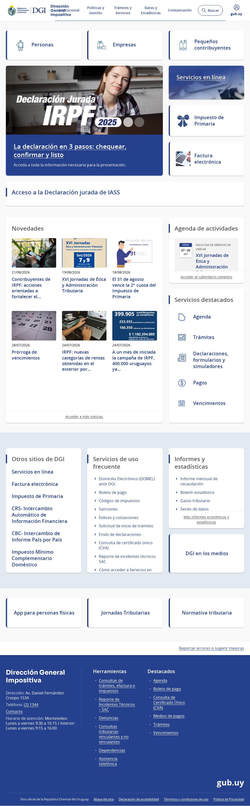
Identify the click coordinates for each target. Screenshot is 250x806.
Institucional (68, 10)
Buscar (210, 12)
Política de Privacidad (228, 799)
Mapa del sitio (104, 799)
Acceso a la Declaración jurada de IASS (66, 192)
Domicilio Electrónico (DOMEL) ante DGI (127, 481)
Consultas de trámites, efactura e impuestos (117, 685)
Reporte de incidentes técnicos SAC (127, 559)
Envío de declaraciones (120, 534)
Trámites (161, 724)
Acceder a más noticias (84, 416)
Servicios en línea (201, 77)
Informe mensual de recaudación (199, 481)
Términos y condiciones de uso (186, 799)
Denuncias (108, 718)
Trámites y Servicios (123, 10)
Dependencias (112, 750)
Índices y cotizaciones (118, 517)
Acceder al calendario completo (206, 277)
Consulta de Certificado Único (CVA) (169, 702)
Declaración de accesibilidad (139, 799)
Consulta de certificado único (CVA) (126, 545)
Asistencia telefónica (108, 761)
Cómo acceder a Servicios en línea (125, 572)
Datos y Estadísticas (151, 10)
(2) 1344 (31, 704)
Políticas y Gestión (95, 10)
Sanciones (108, 509)
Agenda (160, 680)
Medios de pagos (169, 716)
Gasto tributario (195, 500)
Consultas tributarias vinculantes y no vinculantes (114, 734)
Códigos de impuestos (119, 500)
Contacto (14, 711)
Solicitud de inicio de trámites (126, 526)
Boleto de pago (113, 492)
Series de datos (194, 509)
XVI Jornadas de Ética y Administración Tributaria (212, 264)
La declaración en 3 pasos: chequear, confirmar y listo (70, 150)
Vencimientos (165, 732)
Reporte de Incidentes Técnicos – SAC (117, 704)
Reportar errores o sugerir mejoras (211, 648)
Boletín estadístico (197, 492)
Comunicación (180, 10)
